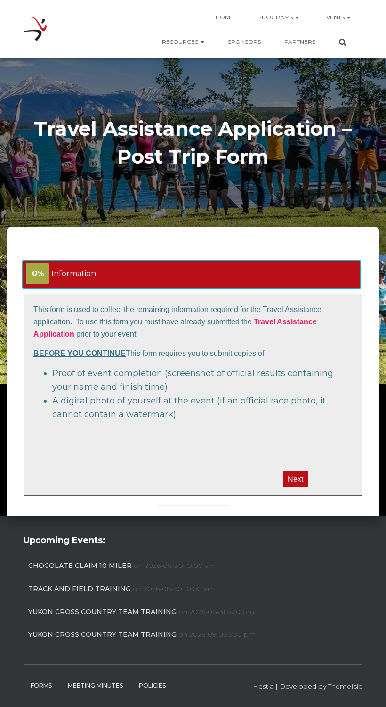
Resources (181, 41)
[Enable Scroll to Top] (367, 688)
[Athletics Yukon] (35, 29)
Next (295, 479)
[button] (296, 17)
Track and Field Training (79, 588)
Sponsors (244, 41)
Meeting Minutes (95, 685)
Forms (41, 685)
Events (334, 17)
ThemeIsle (345, 686)
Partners (299, 41)
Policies (152, 685)
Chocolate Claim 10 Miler (80, 565)
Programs (275, 17)
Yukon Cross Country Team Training (102, 612)
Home (225, 17)
